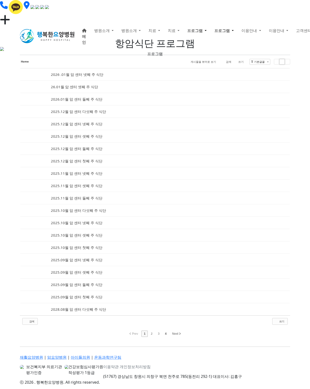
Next (175, 333)
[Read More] (155, 74)
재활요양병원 (31, 357)
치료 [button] (152, 30)
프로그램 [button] (195, 30)
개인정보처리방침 (135, 366)
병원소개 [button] (102, 30)
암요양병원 (57, 357)
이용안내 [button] (249, 30)
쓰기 (241, 62)
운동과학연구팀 (107, 357)
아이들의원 (80, 357)
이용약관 (111, 366)
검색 (228, 62)
